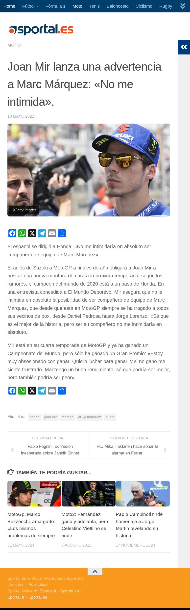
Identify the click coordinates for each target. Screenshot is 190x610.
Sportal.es (37, 597)
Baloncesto (118, 6)
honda (35, 417)
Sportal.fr (15, 597)
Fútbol (28, 6)
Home (9, 6)
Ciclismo (144, 6)
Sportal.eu (69, 591)
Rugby (165, 6)
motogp (67, 417)
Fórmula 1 (56, 6)
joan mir (50, 417)
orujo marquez (89, 417)
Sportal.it (48, 591)
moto (14, 45)
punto (110, 417)
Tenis (94, 6)
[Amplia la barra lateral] (184, 47)
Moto (77, 6)
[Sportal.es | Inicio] (40, 29)
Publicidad (38, 584)
